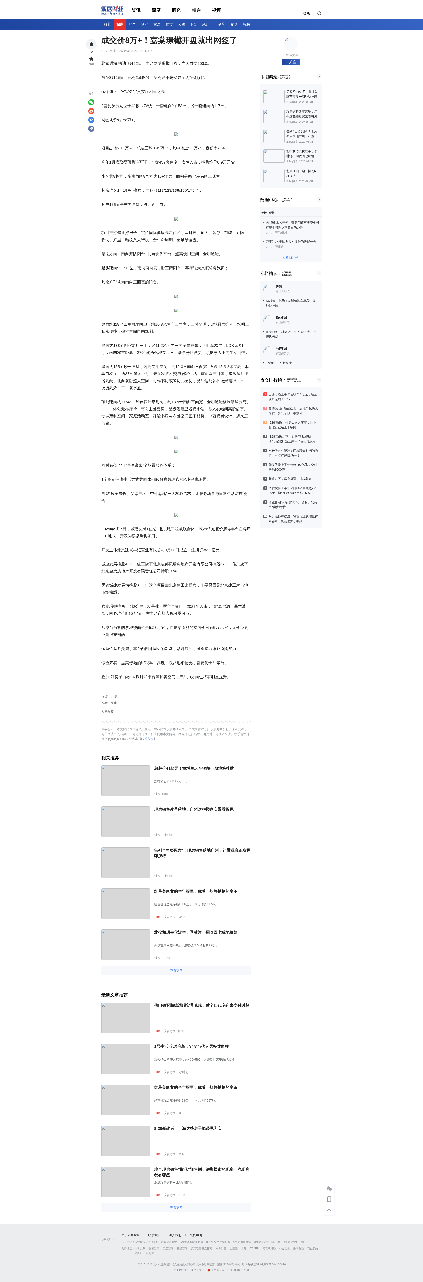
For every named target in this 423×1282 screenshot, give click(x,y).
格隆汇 (139, 1253)
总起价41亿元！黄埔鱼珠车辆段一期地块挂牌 (194, 768)
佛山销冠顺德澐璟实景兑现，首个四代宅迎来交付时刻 (201, 1005)
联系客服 (147, 739)
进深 (279, 286)
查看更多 (176, 970)
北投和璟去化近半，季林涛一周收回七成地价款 (195, 932)
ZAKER (254, 1248)
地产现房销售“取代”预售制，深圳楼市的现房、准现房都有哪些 (201, 1172)
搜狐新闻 (182, 1248)
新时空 (150, 1253)
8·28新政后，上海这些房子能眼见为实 (188, 1128)
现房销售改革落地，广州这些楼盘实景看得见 (194, 809)
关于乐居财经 (130, 1235)
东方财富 (221, 1248)
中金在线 (284, 1248)
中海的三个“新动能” (279, 363)
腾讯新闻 (154, 1248)
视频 (216, 10)
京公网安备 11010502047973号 (230, 1270)
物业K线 (281, 317)
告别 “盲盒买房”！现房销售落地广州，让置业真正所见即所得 (202, 853)
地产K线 (281, 348)
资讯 (136, 10)
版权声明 (196, 1235)
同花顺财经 (269, 1248)
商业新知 (312, 1248)
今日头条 (140, 1248)
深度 (156, 10)
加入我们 (175, 1235)
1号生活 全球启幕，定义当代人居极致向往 (191, 1046)
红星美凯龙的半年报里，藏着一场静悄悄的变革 (195, 891)
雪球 (244, 1248)
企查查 (234, 1248)
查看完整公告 (291, 257)
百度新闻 (168, 1248)
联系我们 (154, 1235)
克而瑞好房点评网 (201, 1248)
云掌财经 (298, 1248)
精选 (196, 10)
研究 (176, 10)
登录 (306, 13)
